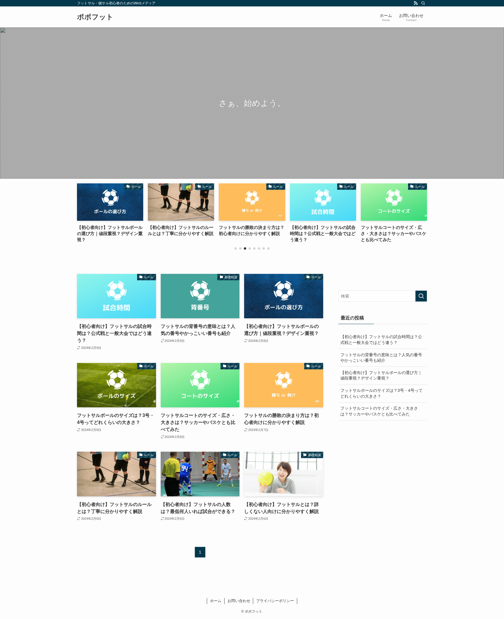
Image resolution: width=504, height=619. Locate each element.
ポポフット (95, 16)
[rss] (415, 3)
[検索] (423, 3)
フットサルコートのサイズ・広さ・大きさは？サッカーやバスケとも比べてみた (379, 411)
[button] (236, 248)
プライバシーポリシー (275, 601)
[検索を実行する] (421, 296)
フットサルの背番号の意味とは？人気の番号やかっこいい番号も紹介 (381, 357)
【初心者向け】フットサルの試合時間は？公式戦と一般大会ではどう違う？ (381, 339)
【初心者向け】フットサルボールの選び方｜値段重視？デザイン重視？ (381, 375)
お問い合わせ (239, 601)
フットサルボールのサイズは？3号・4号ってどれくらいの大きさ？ (381, 393)
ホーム (215, 601)
